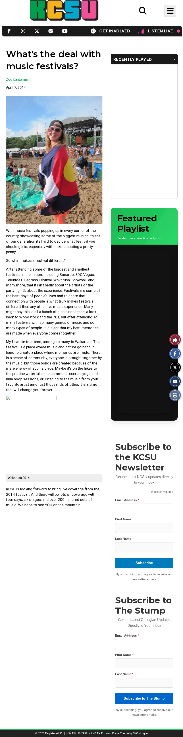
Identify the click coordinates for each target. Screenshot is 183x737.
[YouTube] (64, 31)
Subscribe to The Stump (144, 698)
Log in (144, 733)
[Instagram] (23, 31)
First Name (123, 519)
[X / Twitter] (36, 31)
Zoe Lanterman (17, 79)
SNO (135, 733)
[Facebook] (9, 31)
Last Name (123, 538)
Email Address (127, 500)
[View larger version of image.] (54, 160)
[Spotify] (50, 31)
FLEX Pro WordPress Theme (111, 733)
